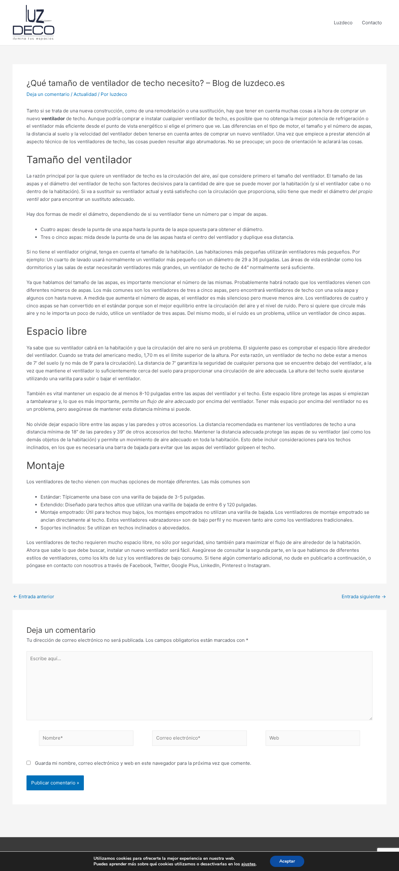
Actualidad (85, 94)
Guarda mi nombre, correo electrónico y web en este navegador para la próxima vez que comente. (143, 763)
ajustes (248, 864)
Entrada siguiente (364, 596)
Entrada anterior (33, 596)
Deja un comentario (48, 94)
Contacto (372, 23)
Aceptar (287, 861)
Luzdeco (343, 23)
